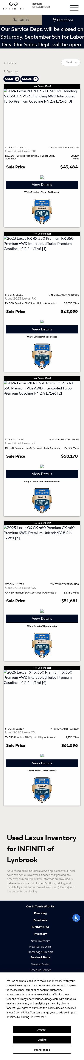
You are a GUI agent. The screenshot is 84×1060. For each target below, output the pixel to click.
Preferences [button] (38, 1017)
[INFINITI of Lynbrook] (26, 5)
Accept (42, 1029)
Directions (40, 920)
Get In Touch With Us (40, 906)
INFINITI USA (40, 927)
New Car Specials (40, 946)
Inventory (40, 934)
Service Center (40, 964)
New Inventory (40, 941)
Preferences (42, 1049)
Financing (40, 913)
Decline (42, 1039)
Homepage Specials (40, 952)
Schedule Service (40, 970)
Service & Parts (40, 957)
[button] (76, 918)
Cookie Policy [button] (21, 1012)
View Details (42, 185)
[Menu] (74, 8)
